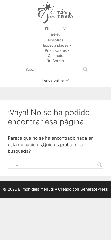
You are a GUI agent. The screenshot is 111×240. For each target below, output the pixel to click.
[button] (52, 80)
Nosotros (55, 40)
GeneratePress (94, 189)
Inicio (55, 35)
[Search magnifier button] (85, 69)
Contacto (55, 55)
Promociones (56, 50)
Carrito (58, 60)
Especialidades (55, 45)
